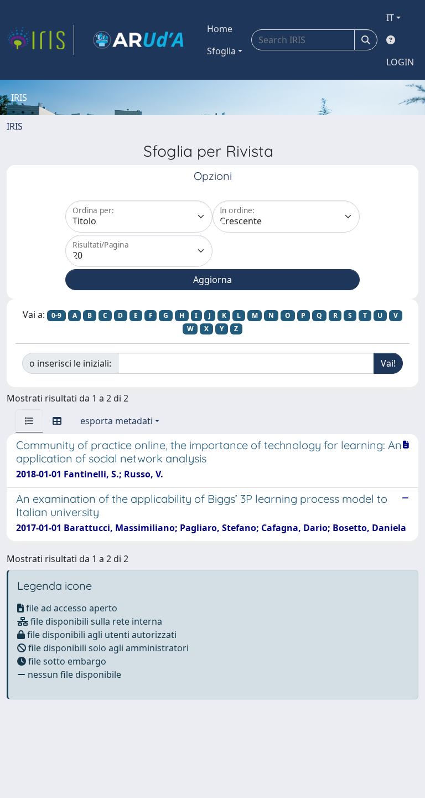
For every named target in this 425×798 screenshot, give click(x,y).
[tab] (29, 421)
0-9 (56, 315)
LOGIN (400, 62)
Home (219, 29)
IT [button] (390, 18)
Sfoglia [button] (221, 51)
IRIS (15, 126)
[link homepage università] (138, 40)
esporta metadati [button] (116, 421)
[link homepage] (40, 40)
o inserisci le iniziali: (70, 363)
